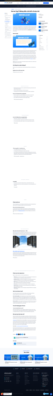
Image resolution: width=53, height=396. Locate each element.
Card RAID (6, 24)
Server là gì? (6, 14)
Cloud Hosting (18, 375)
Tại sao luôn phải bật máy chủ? (8, 36)
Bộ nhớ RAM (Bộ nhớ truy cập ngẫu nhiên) (8, 21)
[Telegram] (8, 381)
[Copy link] (24, 334)
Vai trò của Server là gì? (7, 33)
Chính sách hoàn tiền (35, 380)
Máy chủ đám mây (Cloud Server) (8, 31)
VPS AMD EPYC (18, 380)
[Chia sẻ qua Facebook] (17, 334)
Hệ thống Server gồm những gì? (8, 16)
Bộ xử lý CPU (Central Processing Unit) (7, 19)
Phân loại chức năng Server (8, 32)
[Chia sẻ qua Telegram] (22, 334)
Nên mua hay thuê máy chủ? (8, 37)
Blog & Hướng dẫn (27, 376)
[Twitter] (10, 381)
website (31, 58)
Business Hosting (18, 376)
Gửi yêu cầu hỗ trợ (35, 375)
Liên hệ (25, 384)
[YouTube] (7, 381)
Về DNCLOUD (26, 375)
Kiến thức (13, 9)
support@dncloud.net (44, 384)
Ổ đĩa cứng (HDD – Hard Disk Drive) (8, 23)
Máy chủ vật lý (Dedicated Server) (8, 27)
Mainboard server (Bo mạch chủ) (7, 17)
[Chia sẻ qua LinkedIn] (21, 334)
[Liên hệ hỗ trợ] (51, 394)
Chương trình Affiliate (27, 380)
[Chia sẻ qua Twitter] (19, 334)
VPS (16, 232)
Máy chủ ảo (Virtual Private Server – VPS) (8, 29)
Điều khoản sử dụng (35, 376)
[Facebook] (5, 381)
